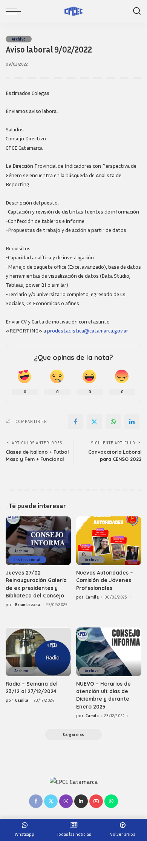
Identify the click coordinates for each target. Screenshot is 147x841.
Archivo (19, 39)
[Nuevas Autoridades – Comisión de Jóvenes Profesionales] (108, 540)
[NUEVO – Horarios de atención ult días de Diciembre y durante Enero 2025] (108, 651)
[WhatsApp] (113, 421)
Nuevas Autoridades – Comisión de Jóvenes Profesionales (104, 580)
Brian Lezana (27, 604)
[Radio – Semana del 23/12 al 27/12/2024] (38, 651)
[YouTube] (96, 801)
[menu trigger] (15, 11)
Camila (92, 596)
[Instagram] (66, 801)
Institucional (27, 559)
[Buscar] (136, 11)
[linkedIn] (131, 421)
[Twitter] (94, 421)
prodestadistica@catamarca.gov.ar (87, 330)
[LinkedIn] (81, 801)
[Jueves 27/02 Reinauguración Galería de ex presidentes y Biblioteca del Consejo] (38, 540)
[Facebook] (75, 421)
